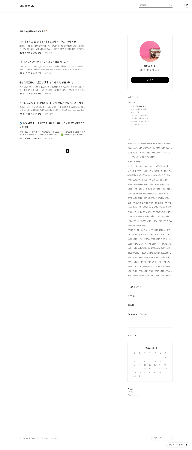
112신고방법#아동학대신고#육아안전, (142, 157)
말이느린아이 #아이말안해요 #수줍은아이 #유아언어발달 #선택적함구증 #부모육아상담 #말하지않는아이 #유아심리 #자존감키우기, (150, 248)
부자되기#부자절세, (135, 162)
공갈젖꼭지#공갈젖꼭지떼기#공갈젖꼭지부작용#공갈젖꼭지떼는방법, (150, 244)
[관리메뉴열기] (186, 5)
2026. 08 (150, 348)
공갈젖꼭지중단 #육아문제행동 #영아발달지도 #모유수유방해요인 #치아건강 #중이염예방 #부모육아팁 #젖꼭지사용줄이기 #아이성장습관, (150, 239)
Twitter (143, 314)
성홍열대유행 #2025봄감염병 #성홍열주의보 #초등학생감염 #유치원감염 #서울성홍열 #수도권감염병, (150, 153)
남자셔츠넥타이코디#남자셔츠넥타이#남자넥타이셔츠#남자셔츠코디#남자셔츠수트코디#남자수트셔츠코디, (150, 271)
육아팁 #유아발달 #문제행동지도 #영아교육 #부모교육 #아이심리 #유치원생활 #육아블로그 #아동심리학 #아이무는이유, (150, 143)
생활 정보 (131, 102)
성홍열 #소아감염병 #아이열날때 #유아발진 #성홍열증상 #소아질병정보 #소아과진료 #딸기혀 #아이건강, (150, 148)
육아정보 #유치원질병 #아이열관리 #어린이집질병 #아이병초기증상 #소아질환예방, (150, 257)
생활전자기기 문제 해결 (139, 118)
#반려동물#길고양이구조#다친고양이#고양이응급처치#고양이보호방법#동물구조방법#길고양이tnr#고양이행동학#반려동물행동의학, (150, 175)
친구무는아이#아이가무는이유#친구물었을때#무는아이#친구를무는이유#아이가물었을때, (150, 171)
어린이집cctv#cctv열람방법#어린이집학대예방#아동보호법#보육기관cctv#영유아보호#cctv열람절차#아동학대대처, (150, 275)
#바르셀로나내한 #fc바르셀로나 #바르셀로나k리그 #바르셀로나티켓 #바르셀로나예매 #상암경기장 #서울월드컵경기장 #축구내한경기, (150, 234)
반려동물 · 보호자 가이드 (140, 121)
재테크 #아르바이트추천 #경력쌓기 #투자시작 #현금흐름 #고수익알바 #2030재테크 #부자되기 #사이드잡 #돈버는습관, (150, 266)
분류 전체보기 (133, 97)
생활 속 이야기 (27, 6)
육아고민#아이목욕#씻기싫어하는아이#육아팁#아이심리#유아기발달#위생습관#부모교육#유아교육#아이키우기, (150, 221)
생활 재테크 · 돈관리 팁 (139, 115)
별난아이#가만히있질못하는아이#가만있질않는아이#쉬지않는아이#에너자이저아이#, (150, 203)
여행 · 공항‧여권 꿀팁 (138, 106)
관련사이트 (157, 438)
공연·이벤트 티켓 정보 (139, 124)
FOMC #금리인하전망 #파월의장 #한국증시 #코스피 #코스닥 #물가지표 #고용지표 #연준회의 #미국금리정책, (150, 216)
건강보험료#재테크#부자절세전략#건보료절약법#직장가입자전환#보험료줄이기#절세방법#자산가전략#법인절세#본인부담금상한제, (150, 193)
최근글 (130, 287)
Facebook (132, 314)
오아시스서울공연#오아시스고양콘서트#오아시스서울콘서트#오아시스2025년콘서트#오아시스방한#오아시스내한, (150, 184)
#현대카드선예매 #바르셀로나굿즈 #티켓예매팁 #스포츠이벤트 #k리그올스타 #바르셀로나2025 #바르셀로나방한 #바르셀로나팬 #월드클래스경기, (150, 230)
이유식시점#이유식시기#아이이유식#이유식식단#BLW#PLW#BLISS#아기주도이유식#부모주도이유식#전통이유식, (150, 262)
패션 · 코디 (135, 112)
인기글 (138, 287)
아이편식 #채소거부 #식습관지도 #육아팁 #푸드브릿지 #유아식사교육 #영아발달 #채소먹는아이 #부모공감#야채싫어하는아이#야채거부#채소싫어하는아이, (150, 212)
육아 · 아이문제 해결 (138, 109)
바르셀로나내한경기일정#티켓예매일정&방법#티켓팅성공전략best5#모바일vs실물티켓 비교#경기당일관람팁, (150, 207)
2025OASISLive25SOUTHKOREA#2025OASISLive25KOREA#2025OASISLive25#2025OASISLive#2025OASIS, (150, 253)
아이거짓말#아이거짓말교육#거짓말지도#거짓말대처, (148, 180)
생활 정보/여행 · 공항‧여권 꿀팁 (30, 53)
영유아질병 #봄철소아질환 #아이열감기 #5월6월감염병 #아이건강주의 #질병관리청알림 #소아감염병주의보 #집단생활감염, (150, 198)
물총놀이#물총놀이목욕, (137, 225)
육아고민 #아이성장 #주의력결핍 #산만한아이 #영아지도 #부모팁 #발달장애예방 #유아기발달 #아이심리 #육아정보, (150, 189)
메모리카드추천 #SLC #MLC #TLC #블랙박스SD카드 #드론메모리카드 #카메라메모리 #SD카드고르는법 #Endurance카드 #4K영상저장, (150, 166)
